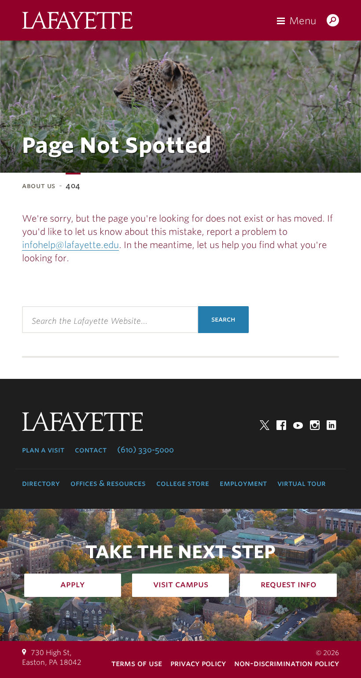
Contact (91, 449)
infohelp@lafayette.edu (70, 245)
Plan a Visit (43, 449)
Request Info (289, 584)
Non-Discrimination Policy (286, 663)
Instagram (314, 425)
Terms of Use (136, 663)
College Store (182, 483)
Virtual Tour (301, 483)
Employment (243, 483)
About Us (38, 186)
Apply (72, 584)
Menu (302, 20)
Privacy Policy (198, 663)
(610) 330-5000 (145, 449)
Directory (41, 483)
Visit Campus (180, 584)
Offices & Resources (108, 483)
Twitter (264, 425)
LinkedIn (331, 425)
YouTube (298, 425)
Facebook (281, 425)
